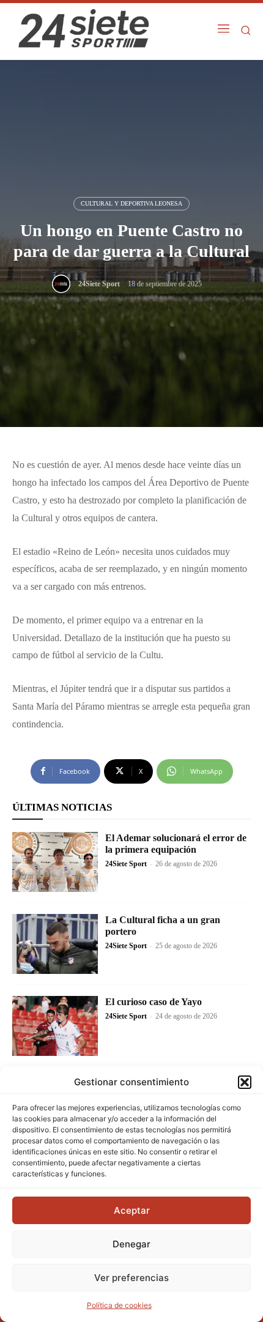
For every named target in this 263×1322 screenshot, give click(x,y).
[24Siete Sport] (64, 284)
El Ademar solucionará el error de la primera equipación (175, 844)
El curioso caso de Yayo (153, 1002)
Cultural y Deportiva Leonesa (131, 203)
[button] (245, 1082)
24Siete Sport (99, 284)
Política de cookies (119, 1305)
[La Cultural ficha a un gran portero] (55, 944)
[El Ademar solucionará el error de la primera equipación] (55, 862)
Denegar (131, 1244)
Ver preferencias (131, 1277)
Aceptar (132, 1210)
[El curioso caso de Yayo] (55, 1026)
